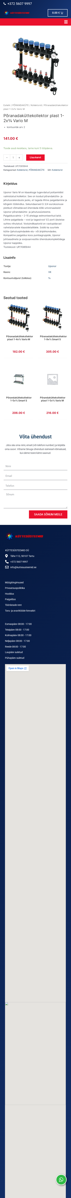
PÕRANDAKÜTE (20, 105)
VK (49, 272)
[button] (35, 22)
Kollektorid (36, 105)
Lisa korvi (35, 157)
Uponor (52, 266)
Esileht (6, 105)
